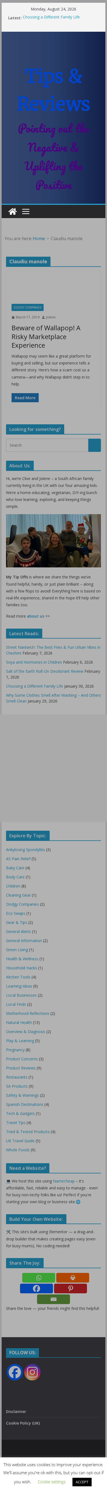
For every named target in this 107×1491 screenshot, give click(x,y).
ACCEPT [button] (82, 1481)
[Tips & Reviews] (12, 211)
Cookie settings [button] (52, 1481)
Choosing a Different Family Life (51, 17)
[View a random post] (94, 211)
